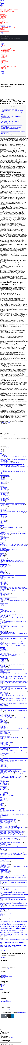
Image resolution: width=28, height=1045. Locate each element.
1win (1, 921)
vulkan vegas (20, 934)
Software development (5, 844)
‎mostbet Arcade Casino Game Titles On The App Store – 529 (13, 691)
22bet (1, 522)
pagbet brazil (3, 778)
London (6, 928)
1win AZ (5, 921)
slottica (22, 932)
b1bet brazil (2, 554)
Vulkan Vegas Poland (4, 872)
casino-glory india (4, 594)
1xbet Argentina (3, 487)
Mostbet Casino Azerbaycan (6, 715)
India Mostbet (3, 648)
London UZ (11, 928)
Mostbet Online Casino (5, 732)
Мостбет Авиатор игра (6, 133)
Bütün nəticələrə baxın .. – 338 (6, 577)
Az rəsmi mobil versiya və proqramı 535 (8, 549)
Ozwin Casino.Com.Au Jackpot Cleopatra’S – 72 (10, 773)
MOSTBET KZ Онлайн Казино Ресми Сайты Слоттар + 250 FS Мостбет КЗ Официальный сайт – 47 (14, 729)
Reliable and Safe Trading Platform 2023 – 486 (10, 810)
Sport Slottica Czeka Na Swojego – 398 (8, 845)
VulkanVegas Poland (4, 873)
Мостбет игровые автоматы (7, 107)
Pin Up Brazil (3, 787)
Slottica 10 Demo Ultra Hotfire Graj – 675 (9, 820)
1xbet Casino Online (4, 499)
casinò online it (3, 586)
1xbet (1, 484)
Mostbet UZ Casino (4, 741)
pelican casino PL (4, 781)
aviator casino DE (4, 537)
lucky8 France (3, 666)
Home (1, 87)
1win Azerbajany (3, 473)
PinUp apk (2, 798)
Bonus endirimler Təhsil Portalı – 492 (8, 568)
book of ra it (2, 571)
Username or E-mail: (4, 1041)
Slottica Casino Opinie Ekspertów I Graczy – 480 (10, 834)
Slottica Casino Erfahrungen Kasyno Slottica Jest (14, 939)
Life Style (2, 662)
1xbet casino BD (3, 497)
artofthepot (24, 921)
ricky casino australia (4, 811)
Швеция (2, 914)
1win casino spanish (4, 476)
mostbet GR (2, 721)
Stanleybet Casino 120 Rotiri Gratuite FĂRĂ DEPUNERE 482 (13, 847)
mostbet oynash (3, 733)
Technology (2, 850)
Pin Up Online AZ (4, 793)
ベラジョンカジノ (4, 918)
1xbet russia (2, 518)
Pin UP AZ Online (4, 784)
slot (0, 816)
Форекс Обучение (4, 911)
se (0, 812)
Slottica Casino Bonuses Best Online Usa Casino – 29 (11, 831)
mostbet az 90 (3, 692)
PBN (1, 780)
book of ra (2, 570)
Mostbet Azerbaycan (4, 706)
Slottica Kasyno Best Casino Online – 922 (9, 839)
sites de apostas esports (5, 815)
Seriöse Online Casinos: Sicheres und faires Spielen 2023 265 (13, 814)
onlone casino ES (3, 766)
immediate (3, 924)
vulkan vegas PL (7, 935)
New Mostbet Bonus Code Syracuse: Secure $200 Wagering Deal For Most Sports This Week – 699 (13, 761)
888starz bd (2, 529)
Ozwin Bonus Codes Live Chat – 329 (8, 770)
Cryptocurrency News (5, 606)
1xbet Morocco (3, 514)
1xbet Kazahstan (3, 506)
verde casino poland (4, 862)
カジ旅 (1, 915)
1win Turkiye (3, 481)
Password (2, 1033)
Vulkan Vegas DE (4, 869)
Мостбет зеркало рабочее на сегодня (9, 109)
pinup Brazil (2, 799)
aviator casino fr (3, 538)
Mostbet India (3, 725)
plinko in (2, 804)
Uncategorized (3, 856)
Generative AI (3, 630)
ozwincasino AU (4, 932)
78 (0, 528)
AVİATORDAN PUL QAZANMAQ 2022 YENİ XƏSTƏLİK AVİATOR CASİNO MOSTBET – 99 (13, 546)
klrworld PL (2, 928)
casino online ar (3, 584)
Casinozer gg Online (4, 598)
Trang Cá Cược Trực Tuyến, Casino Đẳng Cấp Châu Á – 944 (13, 854)
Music (1, 755)
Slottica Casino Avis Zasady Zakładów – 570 (9, 830)
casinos (1, 595)
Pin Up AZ (2, 782)
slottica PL (9, 934)
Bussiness (2, 576)
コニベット (2, 916)
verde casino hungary (4, 861)
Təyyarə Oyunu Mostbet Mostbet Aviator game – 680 (11, 852)
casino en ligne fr (3, 582)
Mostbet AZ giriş (3, 694)
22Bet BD (2, 523)
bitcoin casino (3, 566)
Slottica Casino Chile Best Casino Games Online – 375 (12, 832)
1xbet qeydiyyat (3, 516)
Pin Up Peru (2, 794)
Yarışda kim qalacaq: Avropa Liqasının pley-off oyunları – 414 (13, 880)
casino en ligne (3, 581)
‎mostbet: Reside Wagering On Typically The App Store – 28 (13, 751)
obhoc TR (14, 930)
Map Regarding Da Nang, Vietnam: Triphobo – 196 (11, 669)
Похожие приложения (6, 118)
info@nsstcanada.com (6, 1001)
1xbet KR (2, 509)
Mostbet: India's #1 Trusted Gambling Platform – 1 (11, 750)
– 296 (1, 453)
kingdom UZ (9, 422)
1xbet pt (1, 515)
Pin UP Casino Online (5, 791)
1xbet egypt (2, 500)
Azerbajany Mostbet (4, 550)
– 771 (1, 454)
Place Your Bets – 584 (5, 802)
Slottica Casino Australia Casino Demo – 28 (9, 828)
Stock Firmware (3, 849)
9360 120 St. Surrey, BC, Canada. (8, 1008)
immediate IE (22, 924)
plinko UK (2, 805)
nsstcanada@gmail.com (6, 1000)
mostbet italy (2, 726)
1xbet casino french (4, 498)
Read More (3, 957)
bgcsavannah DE (16, 923)
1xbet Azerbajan (3, 490)
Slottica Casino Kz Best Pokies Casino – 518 (9, 833)
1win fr (1, 477)
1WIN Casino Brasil (4, 475)
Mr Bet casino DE (4, 753)
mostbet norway (3, 731)
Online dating (3, 765)
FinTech (2, 620)
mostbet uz (6, 306)
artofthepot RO (3, 923)
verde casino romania (4, 864)
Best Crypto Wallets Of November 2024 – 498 (10, 560)
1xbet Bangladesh (4, 493)
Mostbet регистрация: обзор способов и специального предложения (10, 129)
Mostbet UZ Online (4, 744)
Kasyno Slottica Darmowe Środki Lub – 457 (9, 654)
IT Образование (3, 649)
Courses (21, 923)
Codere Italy (2, 604)
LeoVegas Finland (4, 658)
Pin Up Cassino (3, 792)
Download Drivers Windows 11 (7, 611)
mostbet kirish (3, 727)
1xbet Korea (2, 508)
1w (0, 468)
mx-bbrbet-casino (3, 756)
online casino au (3, 764)
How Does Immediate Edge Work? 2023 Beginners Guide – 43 (13, 633)
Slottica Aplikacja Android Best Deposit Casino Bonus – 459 (13, 827)
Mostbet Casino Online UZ (6, 716)
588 (1, 526)
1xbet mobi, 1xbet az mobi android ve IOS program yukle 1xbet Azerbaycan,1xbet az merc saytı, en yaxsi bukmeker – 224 (13, 512)
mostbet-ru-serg (3, 749)
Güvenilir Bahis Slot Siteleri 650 (7, 632)
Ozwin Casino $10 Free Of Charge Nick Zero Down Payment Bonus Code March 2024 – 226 (13, 772)
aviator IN (2, 539)
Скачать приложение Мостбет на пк (9, 134)
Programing (16, 932)
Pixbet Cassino (3, 800)
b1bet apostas (3, 551)
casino (1, 579)
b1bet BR (2, 553)
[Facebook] (21, 40)
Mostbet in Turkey (4, 723)
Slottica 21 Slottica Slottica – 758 (7, 822)
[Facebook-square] (2, 1016)
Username (2, 1032)
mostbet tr (2, 738)
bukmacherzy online (4, 573)
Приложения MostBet (6, 120)
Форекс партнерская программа (7, 912)
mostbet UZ (4, 930)
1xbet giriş (2, 501)
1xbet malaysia (3, 510)
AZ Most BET (3, 548)
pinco (1, 797)
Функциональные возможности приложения (11, 127)
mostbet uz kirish (3, 743)
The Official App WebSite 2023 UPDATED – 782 (11, 853)
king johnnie (2, 656)
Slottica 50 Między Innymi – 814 (7, 823)
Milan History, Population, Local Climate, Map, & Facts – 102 (13, 673)
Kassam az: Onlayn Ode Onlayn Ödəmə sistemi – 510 (11, 651)
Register (11, 1037)
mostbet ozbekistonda (4, 734)
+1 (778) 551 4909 (5, 968)
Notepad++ (2, 762)
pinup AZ (12, 932)
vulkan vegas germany (5, 871)
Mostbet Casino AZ (4, 714)
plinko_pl (2, 806)
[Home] (3, 41)
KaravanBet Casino (4, 650)
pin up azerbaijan (3, 786)
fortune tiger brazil (4, 625)
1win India (2, 478)
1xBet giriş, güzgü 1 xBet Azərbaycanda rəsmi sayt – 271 (12, 503)
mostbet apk (2, 684)
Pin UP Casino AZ (4, 789)
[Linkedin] (19, 40)
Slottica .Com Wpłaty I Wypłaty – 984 (8, 819)
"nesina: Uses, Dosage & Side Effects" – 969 (9, 462)
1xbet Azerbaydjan (4, 492)
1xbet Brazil (2, 494)
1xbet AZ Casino (3, 488)
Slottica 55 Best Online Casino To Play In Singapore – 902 (12, 825)
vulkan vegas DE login (5, 870)
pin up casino (3, 788)
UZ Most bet (3, 860)
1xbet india (2, 505)
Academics (19, 921)
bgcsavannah (9, 923)
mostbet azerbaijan (4, 705)
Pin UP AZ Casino (4, 783)
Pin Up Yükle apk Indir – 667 (6, 795)
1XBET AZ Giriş (4, 489)
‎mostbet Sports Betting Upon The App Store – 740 (11, 737)
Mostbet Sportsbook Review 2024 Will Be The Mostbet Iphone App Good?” (13, 945)
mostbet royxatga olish (5, 736)
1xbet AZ (14, 921)
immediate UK (3, 926)
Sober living (2, 843)
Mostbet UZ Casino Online (6, 742)
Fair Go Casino (3, 616)
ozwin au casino (3, 767)
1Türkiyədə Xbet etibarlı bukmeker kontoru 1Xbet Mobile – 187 (14, 466)
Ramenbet (2, 809)
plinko (1, 803)
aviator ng (2, 543)
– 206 (1, 451)
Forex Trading (3, 623)
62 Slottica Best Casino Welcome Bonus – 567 (10, 527)
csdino (1, 608)
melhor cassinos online (5, 672)
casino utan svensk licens (5, 593)
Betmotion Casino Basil (5, 565)
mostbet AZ (24, 928)
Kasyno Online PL (4, 653)
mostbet (16, 928)
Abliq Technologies (21, 1012)
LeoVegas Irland (3, 660)
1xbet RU (2, 517)
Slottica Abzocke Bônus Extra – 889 (8, 826)
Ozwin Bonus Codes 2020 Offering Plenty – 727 (10, 769)
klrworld (24, 926)
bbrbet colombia (3, 558)
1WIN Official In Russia (5, 479)
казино (1, 884)
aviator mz (2, 542)
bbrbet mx (2, 559)
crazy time (2, 605)
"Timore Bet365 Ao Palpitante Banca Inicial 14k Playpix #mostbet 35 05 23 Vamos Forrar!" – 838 (12, 464)
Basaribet (2, 556)
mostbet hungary (3, 722)
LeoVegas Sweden (4, 661)
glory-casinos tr (3, 631)
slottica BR (2, 934)
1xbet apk (2, 486)
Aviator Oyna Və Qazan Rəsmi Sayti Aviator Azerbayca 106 (13, 544)
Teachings (15, 934)
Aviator (1, 536)
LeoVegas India (3, 659)
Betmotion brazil (3, 564)
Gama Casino (3, 628)
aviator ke (2, 540)
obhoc (10, 930)
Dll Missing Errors (4, 610)
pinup (10, 932)
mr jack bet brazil (3, 754)
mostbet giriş (2, 720)
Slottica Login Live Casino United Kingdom (12, 942)
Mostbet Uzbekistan (4, 745)
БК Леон (3, 115)
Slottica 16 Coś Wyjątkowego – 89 (7, 821)
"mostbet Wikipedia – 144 (5, 461)
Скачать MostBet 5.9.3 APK (7, 123)
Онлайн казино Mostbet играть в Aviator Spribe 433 (11, 902)
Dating (1, 609)
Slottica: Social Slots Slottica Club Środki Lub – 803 (11, 842)
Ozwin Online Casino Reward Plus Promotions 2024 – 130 (12, 777)
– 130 (1, 450)
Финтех (2, 910)
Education (2, 612)
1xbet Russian (3, 520)
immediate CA (16, 924)
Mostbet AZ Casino (4, 693)
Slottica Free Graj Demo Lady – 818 (8, 838)
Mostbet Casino (3, 712)
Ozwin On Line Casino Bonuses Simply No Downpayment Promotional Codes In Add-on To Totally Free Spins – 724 (13, 776)
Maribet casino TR (4, 670)
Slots (1, 817)
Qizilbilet (2, 808)
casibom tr (2, 578)
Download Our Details (5, 948)
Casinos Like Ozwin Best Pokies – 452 (8, 597)
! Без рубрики (3, 455)
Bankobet (2, 555)
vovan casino (3, 865)
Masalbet (2, 671)
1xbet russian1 (3, 521)
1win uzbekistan (3, 482)
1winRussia (2, 483)
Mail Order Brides (4, 667)
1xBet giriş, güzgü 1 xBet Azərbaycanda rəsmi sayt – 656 (12, 504)
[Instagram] (26, 40)
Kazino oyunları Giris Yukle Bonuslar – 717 (9, 655)
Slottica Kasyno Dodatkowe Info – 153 (8, 841)
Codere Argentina (4, 603)
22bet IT (2, 525)
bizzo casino (2, 567)
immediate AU (9, 924)
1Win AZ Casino (3, 470)
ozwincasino (20, 930)
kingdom (4, 422)
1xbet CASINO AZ (4, 495)
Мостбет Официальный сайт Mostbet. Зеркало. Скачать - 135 (14, 89)
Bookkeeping (3, 572)
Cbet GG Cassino (4, 599)
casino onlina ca (3, 583)
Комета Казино (3, 888)
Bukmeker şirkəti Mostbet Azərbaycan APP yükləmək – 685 (13, 575)
